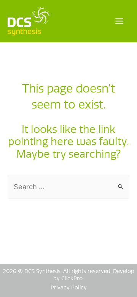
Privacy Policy (69, 287)
